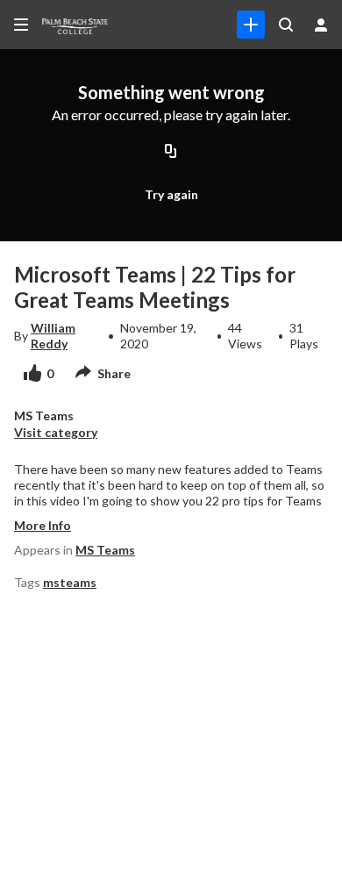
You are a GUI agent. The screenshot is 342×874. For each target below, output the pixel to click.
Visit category (55, 432)
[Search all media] (286, 25)
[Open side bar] (21, 25)
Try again (171, 194)
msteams (69, 582)
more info (42, 525)
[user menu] (321, 25)
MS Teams (105, 549)
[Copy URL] (171, 153)
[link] (251, 25)
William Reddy (53, 335)
